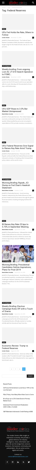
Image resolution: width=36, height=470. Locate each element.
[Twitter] (29, 462)
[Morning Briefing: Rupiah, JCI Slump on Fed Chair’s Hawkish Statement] (18, 172)
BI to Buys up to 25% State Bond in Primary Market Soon (16, 400)
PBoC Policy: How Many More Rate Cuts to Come (18, 394)
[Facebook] (7, 462)
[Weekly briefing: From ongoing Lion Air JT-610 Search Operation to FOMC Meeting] (18, 59)
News (4, 29)
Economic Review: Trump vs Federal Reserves (15, 347)
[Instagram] (13, 462)
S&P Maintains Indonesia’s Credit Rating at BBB (18, 411)
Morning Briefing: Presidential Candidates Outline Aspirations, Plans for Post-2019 (16, 267)
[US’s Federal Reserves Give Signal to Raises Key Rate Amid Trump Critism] (18, 135)
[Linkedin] (18, 462)
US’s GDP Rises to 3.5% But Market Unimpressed (14, 110)
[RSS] (23, 462)
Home (4, 7)
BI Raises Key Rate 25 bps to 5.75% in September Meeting (15, 225)
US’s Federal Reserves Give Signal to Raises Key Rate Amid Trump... (17, 147)
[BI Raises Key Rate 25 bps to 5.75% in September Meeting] (18, 214)
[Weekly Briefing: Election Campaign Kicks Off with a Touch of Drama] (18, 296)
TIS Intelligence (6, 66)
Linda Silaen (6, 37)
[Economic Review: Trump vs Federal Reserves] (18, 335)
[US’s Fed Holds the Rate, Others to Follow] (18, 22)
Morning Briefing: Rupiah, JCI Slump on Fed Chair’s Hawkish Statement (16, 185)
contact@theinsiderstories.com (18, 456)
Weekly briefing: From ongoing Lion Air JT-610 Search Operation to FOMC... (17, 72)
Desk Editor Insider (7, 114)
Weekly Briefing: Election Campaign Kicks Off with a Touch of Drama (17, 308)
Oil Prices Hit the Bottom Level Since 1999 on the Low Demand (18, 389)
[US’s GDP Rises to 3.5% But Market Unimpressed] (18, 98)
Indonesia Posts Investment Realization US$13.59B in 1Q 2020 (15, 406)
